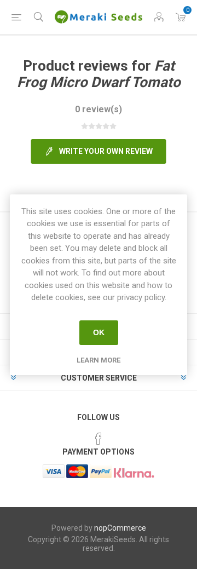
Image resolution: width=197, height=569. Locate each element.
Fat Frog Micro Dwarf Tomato (99, 74)
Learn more (98, 360)
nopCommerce (120, 528)
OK (99, 332)
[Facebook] (98, 438)
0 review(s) (98, 109)
